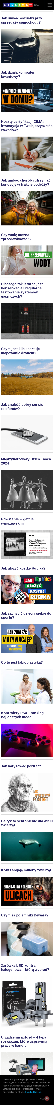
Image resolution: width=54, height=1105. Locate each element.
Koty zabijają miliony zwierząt (26, 870)
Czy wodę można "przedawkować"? (16, 237)
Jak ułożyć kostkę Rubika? (23, 568)
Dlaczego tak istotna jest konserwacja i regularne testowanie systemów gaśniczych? (22, 290)
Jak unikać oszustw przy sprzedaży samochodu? (21, 20)
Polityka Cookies (33, 1092)
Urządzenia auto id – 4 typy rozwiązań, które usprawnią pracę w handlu (24, 1041)
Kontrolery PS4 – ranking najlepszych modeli (22, 715)
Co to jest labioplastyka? (22, 662)
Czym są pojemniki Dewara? (24, 915)
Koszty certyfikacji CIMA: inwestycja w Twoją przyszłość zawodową (26, 126)
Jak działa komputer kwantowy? (18, 75)
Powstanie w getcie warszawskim (17, 521)
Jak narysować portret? (21, 766)
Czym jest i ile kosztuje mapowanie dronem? (20, 351)
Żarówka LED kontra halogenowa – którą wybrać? (25, 968)
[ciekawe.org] (21, 6)
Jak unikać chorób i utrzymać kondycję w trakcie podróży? (25, 182)
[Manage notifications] (47, 1098)
